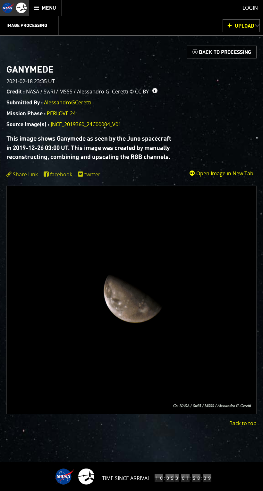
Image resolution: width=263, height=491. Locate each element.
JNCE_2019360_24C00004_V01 (86, 124)
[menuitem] (45, 8)
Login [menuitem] (250, 7)
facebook (61, 174)
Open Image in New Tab (224, 173)
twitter (92, 174)
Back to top (243, 423)
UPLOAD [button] (244, 26)
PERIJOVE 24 (61, 113)
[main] (131, 245)
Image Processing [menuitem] (26, 25)
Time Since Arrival (126, 478)
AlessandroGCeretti (67, 102)
